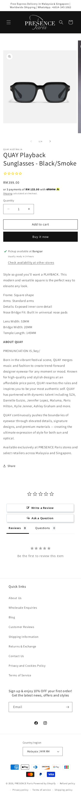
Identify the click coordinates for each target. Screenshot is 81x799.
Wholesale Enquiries (23, 608)
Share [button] (12, 466)
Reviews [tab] (15, 528)
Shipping (7, 193)
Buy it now (40, 237)
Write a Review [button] (42, 508)
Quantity (8, 200)
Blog (12, 617)
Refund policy (67, 783)
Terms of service (41, 789)
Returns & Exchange (22, 646)
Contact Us (16, 656)
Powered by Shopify (44, 783)
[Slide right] (50, 141)
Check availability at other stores (31, 262)
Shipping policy (64, 789)
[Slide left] (31, 141)
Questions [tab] (42, 528)
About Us (15, 598)
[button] (8, 22)
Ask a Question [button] (42, 518)
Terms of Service (20, 675)
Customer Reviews (21, 627)
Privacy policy (21, 789)
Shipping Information (24, 637)
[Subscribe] (67, 707)
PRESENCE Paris (24, 783)
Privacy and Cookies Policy (27, 666)
